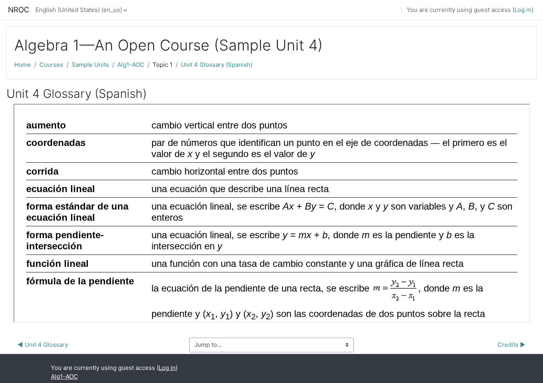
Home (22, 64)
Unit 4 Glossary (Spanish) (216, 64)
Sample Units (90, 64)
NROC (18, 9)
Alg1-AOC (130, 64)
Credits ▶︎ (512, 344)
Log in (522, 10)
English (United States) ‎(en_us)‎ (78, 10)
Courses (51, 64)
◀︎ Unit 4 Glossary (42, 344)
